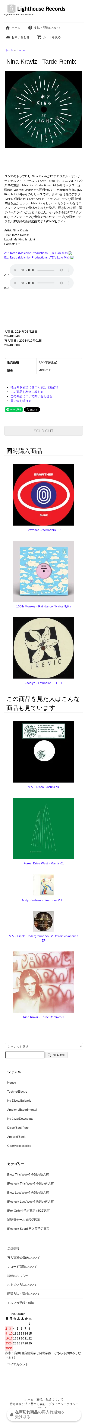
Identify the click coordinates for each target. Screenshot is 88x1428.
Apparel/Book (16, 1136)
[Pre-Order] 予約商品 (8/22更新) (28, 1210)
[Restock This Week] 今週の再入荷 (30, 1183)
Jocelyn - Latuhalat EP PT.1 (43, 683)
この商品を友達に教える (26, 391)
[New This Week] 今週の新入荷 (28, 1174)
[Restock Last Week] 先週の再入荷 (30, 1201)
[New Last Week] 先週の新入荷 (28, 1192)
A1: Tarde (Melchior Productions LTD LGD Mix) (36, 253)
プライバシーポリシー (63, 1404)
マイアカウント (17, 1364)
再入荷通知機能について (23, 1257)
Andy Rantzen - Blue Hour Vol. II (43, 900)
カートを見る (52, 37)
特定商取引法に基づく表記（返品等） (35, 387)
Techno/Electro (17, 1091)
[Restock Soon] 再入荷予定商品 (28, 1228)
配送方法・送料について (23, 1293)
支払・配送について (47, 27)
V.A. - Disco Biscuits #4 (43, 787)
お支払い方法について (22, 1284)
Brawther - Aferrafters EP (43, 530)
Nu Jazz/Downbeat (20, 1118)
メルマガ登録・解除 (20, 1302)
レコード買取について (22, 1266)
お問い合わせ (20, 37)
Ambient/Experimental (22, 1109)
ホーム (16, 27)
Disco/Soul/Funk (18, 1127)
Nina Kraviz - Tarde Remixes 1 (43, 1017)
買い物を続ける (20, 400)
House (21, 50)
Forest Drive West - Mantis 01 (43, 863)
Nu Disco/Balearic (19, 1100)
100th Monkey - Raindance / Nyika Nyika (43, 606)
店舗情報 (13, 1248)
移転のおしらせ (17, 1275)
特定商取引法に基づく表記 (27, 1404)
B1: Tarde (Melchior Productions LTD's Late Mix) (37, 257)
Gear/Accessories (19, 1145)
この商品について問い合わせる (31, 396)
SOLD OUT (43, 430)
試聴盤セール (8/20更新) (23, 1219)
